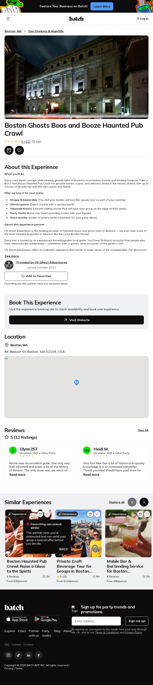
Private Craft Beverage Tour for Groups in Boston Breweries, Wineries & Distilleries (78, 566)
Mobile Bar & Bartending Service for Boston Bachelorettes (125, 566)
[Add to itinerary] (8, 150)
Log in (144, 18)
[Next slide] (144, 502)
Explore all (116, 502)
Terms (19, 668)
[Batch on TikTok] (18, 655)
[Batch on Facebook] (39, 655)
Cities (22, 631)
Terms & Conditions (107, 632)
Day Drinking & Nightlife (46, 31)
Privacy (8, 668)
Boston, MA (13, 31)
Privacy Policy (133, 632)
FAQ (7, 644)
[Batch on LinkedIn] (28, 655)
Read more (17, 474)
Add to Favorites (38, 276)
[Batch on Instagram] (8, 655)
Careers (16, 644)
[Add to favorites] (19, 150)
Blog (57, 631)
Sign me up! (137, 621)
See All (143, 430)
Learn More (101, 6)
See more (12, 256)
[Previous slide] (132, 502)
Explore (9, 631)
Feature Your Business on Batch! (64, 6)
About (67, 631)
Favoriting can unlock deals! (46, 526)
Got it (63, 549)
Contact (28, 644)
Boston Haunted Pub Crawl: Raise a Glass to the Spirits (27, 566)
